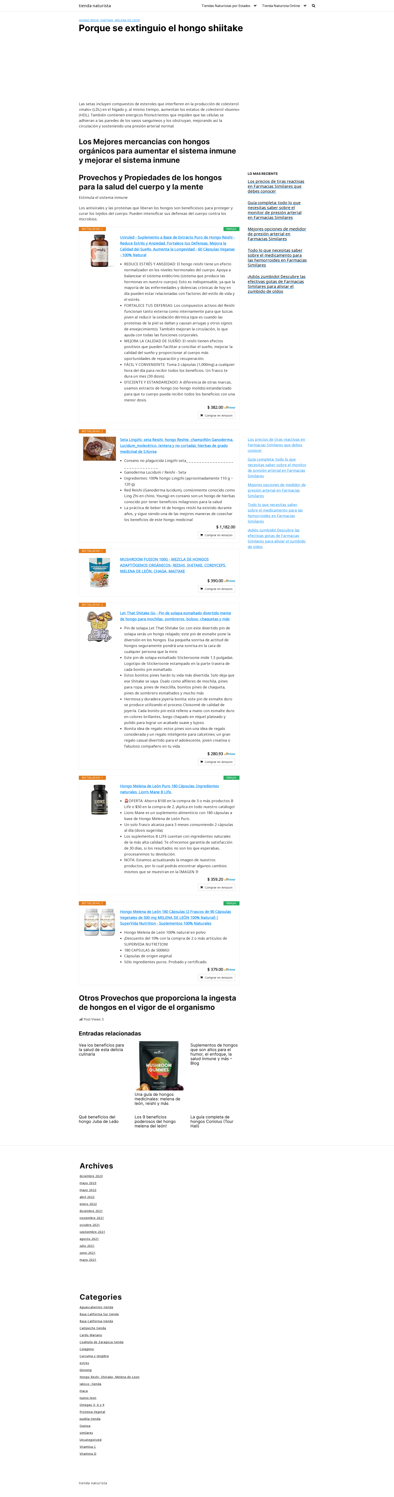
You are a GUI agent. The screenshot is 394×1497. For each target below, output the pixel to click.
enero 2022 (88, 1204)
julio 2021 (87, 1246)
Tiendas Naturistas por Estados (226, 6)
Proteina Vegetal (92, 1412)
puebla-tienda (90, 1419)
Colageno (87, 1349)
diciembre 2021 (91, 1211)
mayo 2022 (88, 1190)
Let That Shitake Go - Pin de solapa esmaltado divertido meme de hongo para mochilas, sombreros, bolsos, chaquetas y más (175, 615)
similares (86, 1433)
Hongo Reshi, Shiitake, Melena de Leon (109, 20)
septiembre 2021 (92, 1232)
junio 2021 (88, 1253)
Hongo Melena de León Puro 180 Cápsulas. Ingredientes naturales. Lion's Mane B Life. (169, 788)
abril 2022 (87, 1197)
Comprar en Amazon (219, 415)
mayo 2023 (88, 1183)
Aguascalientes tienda (96, 1307)
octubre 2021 (90, 1225)
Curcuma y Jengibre (94, 1356)
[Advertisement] (159, 71)
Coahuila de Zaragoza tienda (102, 1342)
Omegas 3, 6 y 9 (92, 1405)
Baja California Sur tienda (99, 1314)
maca (84, 1391)
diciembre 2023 (91, 1176)
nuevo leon (88, 1398)
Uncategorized (91, 1440)
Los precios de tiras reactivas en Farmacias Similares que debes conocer (276, 445)
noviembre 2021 (92, 1218)
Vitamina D (88, 1454)
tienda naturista (95, 6)
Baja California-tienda (96, 1321)
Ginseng (86, 1370)
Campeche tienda (93, 1328)
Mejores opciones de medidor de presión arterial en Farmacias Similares (277, 490)
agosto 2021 (89, 1239)
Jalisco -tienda (90, 1384)
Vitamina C (88, 1447)
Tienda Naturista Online (281, 6)
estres (84, 1363)
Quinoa (85, 1426)
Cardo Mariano (91, 1335)
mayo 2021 (88, 1260)
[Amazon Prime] (229, 407)
